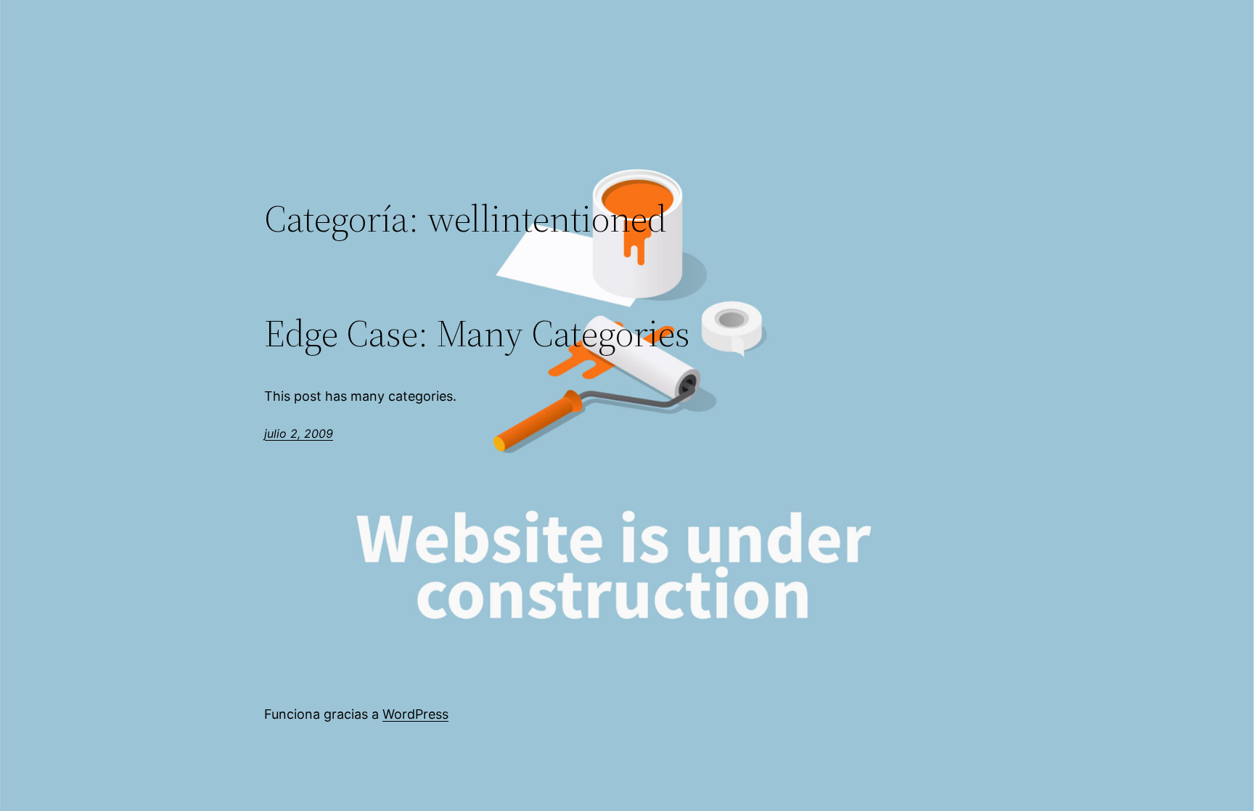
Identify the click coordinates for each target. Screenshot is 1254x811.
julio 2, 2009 (298, 433)
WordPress (415, 714)
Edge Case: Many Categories (477, 333)
